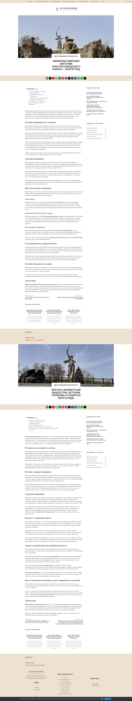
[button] (128, 1)
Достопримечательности (66, 56)
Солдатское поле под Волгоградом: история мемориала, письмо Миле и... (94, 106)
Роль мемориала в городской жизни (37, 101)
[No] (130, 699)
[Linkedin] (59, 78)
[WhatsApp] (56, 78)
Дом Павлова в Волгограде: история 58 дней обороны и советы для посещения (34, 312)
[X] (50, 78)
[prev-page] (87, 118)
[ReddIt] (62, 78)
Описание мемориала (34, 93)
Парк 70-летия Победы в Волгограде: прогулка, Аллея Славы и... (94, 97)
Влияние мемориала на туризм (36, 102)
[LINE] (81, 78)
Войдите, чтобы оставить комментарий (35, 340)
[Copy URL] (85, 78)
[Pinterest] (53, 78)
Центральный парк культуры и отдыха (39, 97)
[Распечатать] (72, 78)
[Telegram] (78, 78)
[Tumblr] (75, 78)
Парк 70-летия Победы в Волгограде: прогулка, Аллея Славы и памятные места (54, 312)
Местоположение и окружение (36, 94)
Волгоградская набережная (37, 99)
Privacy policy (108, 698)
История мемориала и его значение (37, 91)
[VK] (47, 78)
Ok (102, 698)
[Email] (69, 78)
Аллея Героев (33, 96)
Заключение (32, 104)
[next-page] (90, 118)
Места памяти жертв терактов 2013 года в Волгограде (74, 312)
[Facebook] (66, 78)
